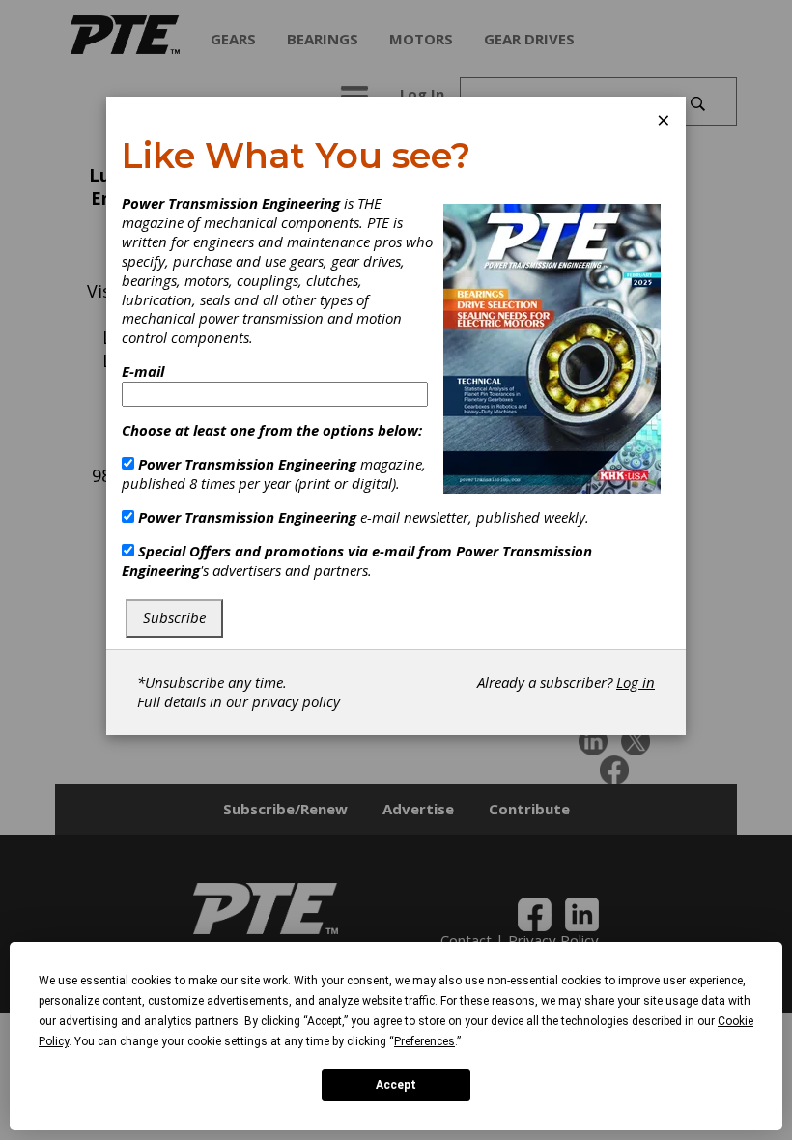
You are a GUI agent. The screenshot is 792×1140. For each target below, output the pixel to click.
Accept (396, 1085)
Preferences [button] (424, 1041)
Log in (635, 682)
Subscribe (174, 617)
